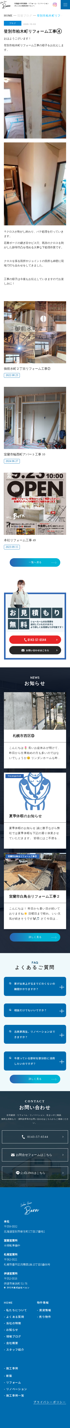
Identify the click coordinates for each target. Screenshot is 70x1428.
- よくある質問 (14, 1317)
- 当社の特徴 (12, 1323)
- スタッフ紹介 (14, 1349)
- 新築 (8, 1376)
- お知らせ (11, 1330)
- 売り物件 (44, 1317)
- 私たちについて (15, 1310)
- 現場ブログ (12, 1336)
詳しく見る (35, 937)
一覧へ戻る (35, 562)
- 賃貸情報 (44, 1310)
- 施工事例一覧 (14, 1395)
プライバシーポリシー (49, 1402)
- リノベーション (15, 1389)
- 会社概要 (11, 1343)
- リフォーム (12, 1382)
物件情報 (43, 1302)
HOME (8, 1302)
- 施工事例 (11, 1368)
